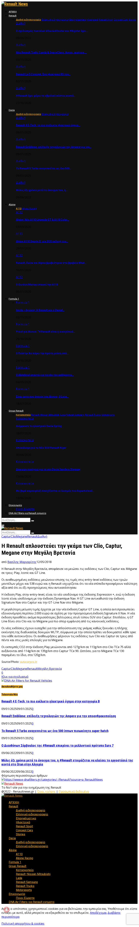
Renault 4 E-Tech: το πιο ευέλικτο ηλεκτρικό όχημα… (48, 125)
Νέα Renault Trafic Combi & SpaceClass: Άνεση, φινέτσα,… (51, 52)
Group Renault (16, 410)
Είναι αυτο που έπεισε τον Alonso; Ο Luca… (42, 396)
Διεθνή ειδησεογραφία (30, 810)
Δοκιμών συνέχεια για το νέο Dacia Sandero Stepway (48, 469)
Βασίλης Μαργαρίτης (21, 562)
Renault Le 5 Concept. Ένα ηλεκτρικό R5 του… (43, 74)
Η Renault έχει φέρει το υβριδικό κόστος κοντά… (45, 95)
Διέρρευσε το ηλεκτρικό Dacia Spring (39, 426)
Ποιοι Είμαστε (25, 509)
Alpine (12, 204)
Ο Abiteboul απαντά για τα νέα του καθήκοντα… (45, 374)
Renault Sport (24, 826)
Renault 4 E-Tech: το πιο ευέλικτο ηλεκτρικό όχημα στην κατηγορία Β (50, 701)
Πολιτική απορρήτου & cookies (22, 924)
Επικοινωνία (15, 505)
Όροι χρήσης (46, 791)
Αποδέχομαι (98, 913)
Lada (19, 878)
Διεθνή (21, 23)
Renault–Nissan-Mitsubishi (33, 874)
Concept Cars (24, 830)
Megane (21, 536)
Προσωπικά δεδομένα (74, 791)
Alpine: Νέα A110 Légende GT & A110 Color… (42, 219)
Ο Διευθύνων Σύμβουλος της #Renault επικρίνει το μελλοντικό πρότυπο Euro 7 (57, 746)
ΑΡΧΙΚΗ (13, 11)
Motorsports (24, 890)
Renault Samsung (27, 882)
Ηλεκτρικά (23, 822)
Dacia (12, 110)
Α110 (19, 212)
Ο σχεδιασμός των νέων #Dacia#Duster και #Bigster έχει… (52, 30)
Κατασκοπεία (25, 418)
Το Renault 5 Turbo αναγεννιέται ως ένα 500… (43, 168)
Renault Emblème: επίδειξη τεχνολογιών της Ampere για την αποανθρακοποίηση (58, 716)
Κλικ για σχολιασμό (14, 677)
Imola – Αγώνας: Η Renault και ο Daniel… (40, 310)
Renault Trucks (25, 886)
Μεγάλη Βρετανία (50, 669)
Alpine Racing (24, 858)
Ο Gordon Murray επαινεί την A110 (37, 284)
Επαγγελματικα (26, 818)
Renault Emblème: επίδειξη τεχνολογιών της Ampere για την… (53, 146)
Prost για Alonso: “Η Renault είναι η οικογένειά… (45, 331)
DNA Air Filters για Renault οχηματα (27, 513)
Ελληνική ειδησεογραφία (32, 814)
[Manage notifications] (6, 910)
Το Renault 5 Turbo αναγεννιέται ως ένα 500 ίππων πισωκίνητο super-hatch (54, 731)
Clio (13, 536)
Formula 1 (14, 298)
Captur (6, 536)
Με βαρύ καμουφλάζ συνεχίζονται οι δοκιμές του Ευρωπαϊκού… (55, 490)
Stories (20, 834)
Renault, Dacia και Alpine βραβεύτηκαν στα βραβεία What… (51, 262)
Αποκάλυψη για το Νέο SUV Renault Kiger (41, 447)
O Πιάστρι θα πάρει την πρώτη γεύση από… (42, 353)
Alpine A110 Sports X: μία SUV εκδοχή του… (42, 241)
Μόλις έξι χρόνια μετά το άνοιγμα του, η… (41, 190)
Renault (12, 15)
